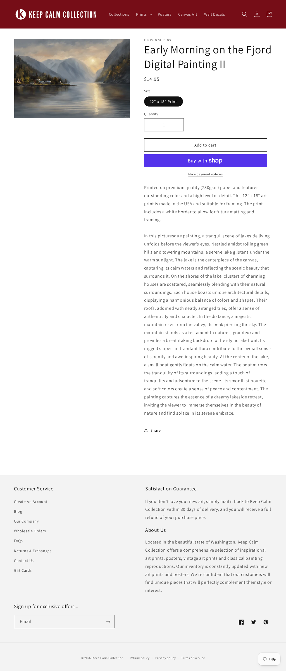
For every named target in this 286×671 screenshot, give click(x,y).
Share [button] (156, 430)
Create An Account (30, 501)
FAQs (18, 540)
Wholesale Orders (30, 530)
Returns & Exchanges (32, 550)
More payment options (205, 174)
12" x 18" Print (163, 101)
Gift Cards (23, 570)
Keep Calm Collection (107, 658)
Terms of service (193, 658)
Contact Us (24, 560)
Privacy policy (165, 658)
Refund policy (140, 658)
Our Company (26, 521)
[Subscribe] (108, 621)
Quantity (151, 114)
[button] (143, 14)
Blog (18, 511)
